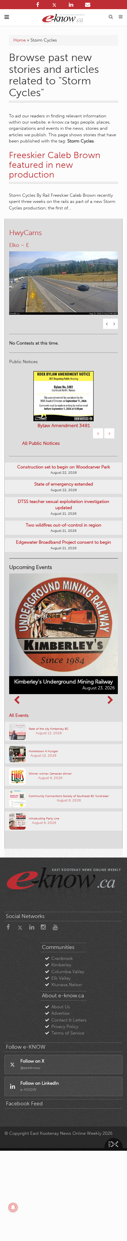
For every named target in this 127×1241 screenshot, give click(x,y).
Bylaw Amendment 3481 (64, 425)
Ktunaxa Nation (66, 984)
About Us (60, 1006)
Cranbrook (62, 958)
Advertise (60, 1013)
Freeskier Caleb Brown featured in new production (54, 165)
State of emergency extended (63, 484)
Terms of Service (67, 1033)
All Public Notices (41, 443)
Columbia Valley (67, 971)
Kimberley (61, 965)
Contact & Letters (69, 1020)
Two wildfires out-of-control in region (63, 525)
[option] (63, 279)
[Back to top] (115, 1229)
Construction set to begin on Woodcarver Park (63, 467)
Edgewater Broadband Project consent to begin (63, 542)
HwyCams (25, 232)
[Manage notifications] (13, 1207)
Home (19, 40)
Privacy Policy (64, 1026)
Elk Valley (61, 978)
